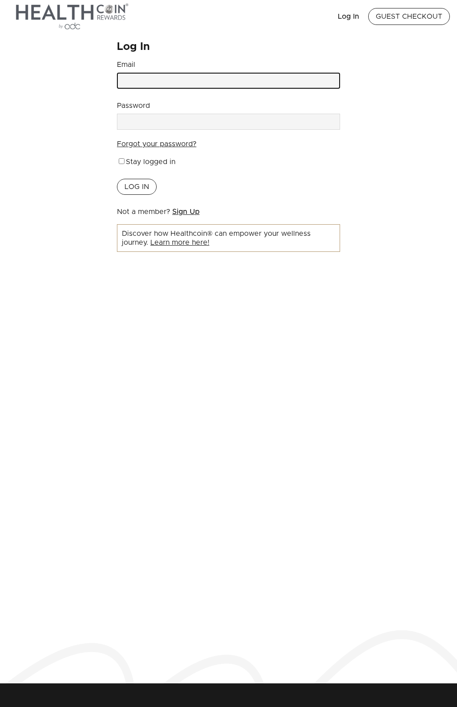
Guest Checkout (409, 16)
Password (133, 105)
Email (126, 64)
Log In (348, 16)
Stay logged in (150, 161)
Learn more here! (179, 242)
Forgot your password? (156, 144)
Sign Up (185, 211)
